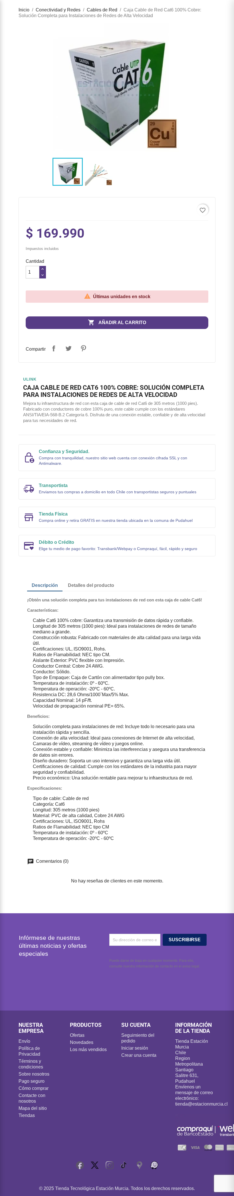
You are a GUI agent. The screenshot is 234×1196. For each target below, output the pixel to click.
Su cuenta (136, 1025)
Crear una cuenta (138, 1055)
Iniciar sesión (134, 1048)
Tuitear (68, 348)
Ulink (30, 379)
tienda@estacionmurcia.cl (201, 1104)
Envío (24, 1041)
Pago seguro (32, 1081)
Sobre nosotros (34, 1074)
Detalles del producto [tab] (91, 585)
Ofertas (77, 1035)
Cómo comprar (34, 1088)
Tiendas (27, 1115)
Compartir (53, 348)
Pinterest (83, 348)
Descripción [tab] (45, 585)
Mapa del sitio (33, 1108)
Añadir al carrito (117, 322)
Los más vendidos (88, 1049)
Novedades (81, 1042)
